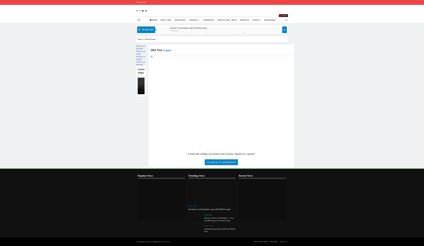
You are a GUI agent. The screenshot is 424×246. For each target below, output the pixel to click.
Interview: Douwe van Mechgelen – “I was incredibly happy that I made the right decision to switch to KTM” (219, 220)
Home (154, 20)
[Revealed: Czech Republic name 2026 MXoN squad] (164, 31)
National (193, 20)
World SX (244, 20)
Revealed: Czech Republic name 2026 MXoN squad (188, 28)
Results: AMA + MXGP (227, 20)
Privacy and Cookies (261, 241)
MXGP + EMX (166, 20)
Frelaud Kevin (165, 242)
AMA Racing (180, 20)
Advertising (270, 20)
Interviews (208, 20)
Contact (256, 20)
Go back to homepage (221, 162)
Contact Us (283, 241)
